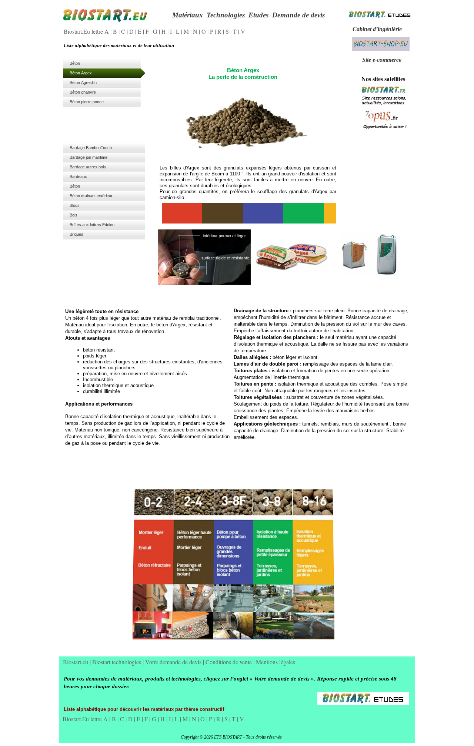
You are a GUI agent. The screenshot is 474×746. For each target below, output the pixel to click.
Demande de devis (298, 15)
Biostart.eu (76, 662)
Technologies (226, 15)
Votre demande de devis (174, 662)
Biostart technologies (117, 662)
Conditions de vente (229, 662)
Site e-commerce (381, 60)
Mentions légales (275, 662)
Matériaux (187, 15)
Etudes (258, 15)
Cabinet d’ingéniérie (377, 29)
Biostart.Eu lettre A (87, 31)
